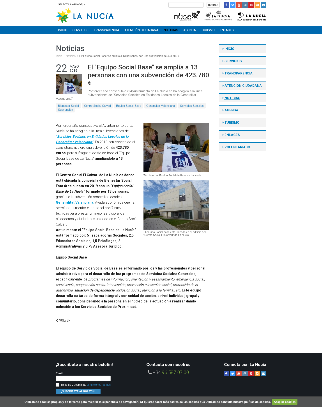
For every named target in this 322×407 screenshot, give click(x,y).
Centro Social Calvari (97, 105)
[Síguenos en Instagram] (245, 5)
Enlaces (227, 30)
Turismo (208, 30)
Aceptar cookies (284, 401)
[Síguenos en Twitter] (232, 5)
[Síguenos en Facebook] (226, 5)
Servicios (80, 30)
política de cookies (257, 401)
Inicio (62, 30)
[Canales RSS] (257, 5)
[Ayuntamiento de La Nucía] (85, 15)
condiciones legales (99, 384)
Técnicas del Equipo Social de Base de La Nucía (172, 175)
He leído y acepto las (86, 384)
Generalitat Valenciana (160, 105)
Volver (64, 320)
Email (59, 373)
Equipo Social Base (128, 105)
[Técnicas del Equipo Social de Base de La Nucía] (176, 147)
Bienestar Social (68, 105)
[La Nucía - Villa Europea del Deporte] (251, 15)
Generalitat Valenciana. (75, 202)
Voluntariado (237, 147)
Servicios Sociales (192, 105)
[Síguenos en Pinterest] (251, 5)
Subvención (65, 109)
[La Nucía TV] (186, 15)
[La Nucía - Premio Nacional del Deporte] (218, 15)
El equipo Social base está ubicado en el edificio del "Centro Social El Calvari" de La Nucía (174, 234)
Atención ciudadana (141, 30)
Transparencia (106, 30)
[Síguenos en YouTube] (239, 5)
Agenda (189, 30)
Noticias (171, 30)
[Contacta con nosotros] (263, 5)
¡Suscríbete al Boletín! (78, 391)
